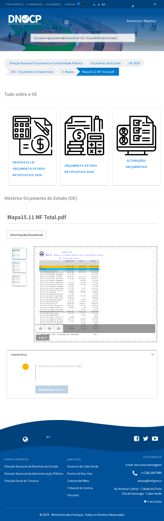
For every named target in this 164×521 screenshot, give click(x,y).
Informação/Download (26, 235)
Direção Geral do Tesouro (21, 481)
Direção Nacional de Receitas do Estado (31, 466)
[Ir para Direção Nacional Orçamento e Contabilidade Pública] (24, 19)
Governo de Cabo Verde (82, 466)
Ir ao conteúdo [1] (14, 4)
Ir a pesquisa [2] (34, 4)
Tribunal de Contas (80, 488)
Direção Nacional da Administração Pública (33, 473)
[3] (19, 280)
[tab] (82, 355)
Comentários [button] (19, 354)
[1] (19, 253)
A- (94, 4)
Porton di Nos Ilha (79, 473)
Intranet (73, 495)
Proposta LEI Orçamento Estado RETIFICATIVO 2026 (29, 168)
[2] (19, 267)
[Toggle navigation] (46, 21)
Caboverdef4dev (78, 481)
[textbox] (88, 372)
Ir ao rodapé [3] (52, 4)
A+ (104, 4)
